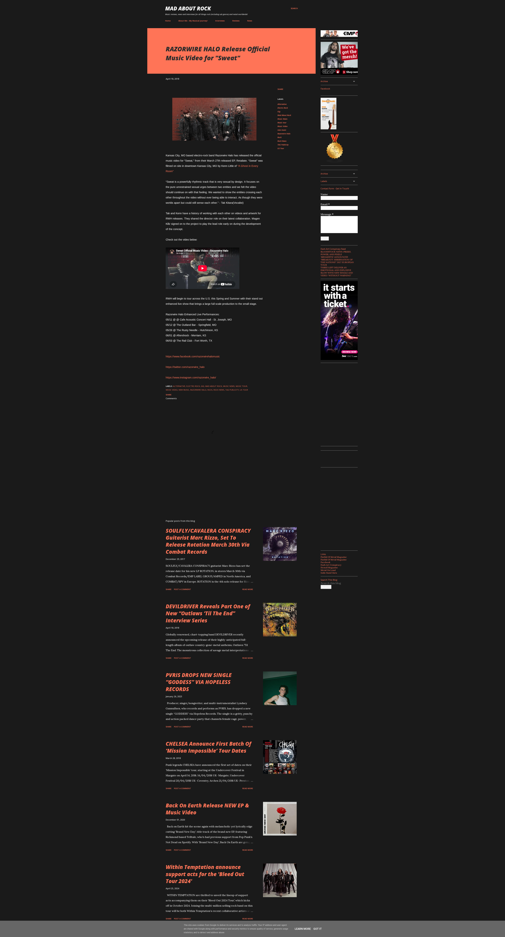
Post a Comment (182, 589)
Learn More (303, 928)
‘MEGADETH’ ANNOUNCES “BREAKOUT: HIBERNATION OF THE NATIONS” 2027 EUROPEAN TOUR (337, 261)
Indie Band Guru (329, 572)
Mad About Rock (188, 8)
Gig (278, 111)
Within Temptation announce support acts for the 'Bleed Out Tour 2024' (205, 874)
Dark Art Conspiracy (331, 565)
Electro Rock (282, 108)
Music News (282, 119)
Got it (317, 928)
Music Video (282, 126)
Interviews (220, 20)
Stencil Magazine (329, 567)
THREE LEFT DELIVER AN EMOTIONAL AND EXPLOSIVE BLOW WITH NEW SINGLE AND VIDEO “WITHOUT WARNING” (337, 271)
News (249, 20)
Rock (279, 137)
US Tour (280, 148)
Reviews (235, 20)
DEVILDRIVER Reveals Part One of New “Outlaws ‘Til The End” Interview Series (208, 613)
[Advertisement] (210, 486)
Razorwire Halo (283, 133)
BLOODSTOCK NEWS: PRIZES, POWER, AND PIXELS (336, 253)
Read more (247, 589)
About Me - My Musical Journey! (193, 20)
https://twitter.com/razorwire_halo (185, 367)
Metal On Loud (328, 570)
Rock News (281, 141)
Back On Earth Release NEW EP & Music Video (207, 809)
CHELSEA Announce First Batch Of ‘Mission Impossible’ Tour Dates (208, 747)
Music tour (281, 122)
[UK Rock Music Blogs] (335, 161)
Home (168, 20)
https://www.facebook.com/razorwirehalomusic (193, 356)
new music (281, 130)
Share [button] (280, 89)
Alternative (282, 104)
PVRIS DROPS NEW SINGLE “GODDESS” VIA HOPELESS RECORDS (199, 682)
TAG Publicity (283, 144)
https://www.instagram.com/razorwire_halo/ (191, 377)
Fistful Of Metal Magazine (334, 557)
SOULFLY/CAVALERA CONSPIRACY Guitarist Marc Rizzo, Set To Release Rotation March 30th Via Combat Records (208, 541)
